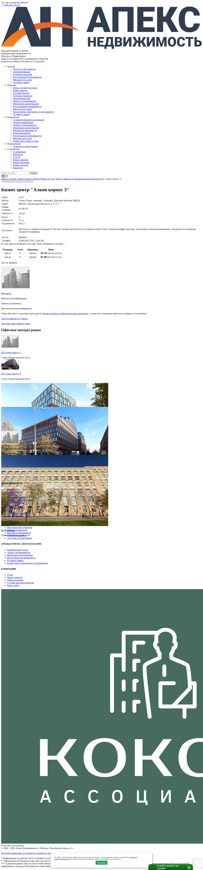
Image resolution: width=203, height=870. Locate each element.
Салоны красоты (15, 502)
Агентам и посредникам (25, 146)
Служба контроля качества (20, 582)
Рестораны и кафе (16, 497)
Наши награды (20, 165)
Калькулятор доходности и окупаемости (33, 112)
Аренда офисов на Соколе (14, 318)
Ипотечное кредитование (26, 104)
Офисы (10, 489)
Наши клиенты (20, 160)
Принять (101, 862)
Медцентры (13, 505)
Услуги (16, 157)
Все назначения (15, 516)
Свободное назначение (18, 513)
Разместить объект (16, 535)
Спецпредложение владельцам (28, 120)
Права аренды (20, 90)
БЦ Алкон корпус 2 (11, 352)
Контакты (18, 154)
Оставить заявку (21, 114)
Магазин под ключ (22, 80)
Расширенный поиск (17, 550)
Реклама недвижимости (25, 130)
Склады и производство (19, 500)
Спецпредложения (22, 74)
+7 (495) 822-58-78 (10, 5)
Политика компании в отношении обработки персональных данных (36, 853)
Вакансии (18, 168)
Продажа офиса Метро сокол (15, 323)
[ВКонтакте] (3, 176)
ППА (9, 510)
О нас (10, 574)
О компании (19, 152)
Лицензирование (21, 72)
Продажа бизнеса (16, 508)
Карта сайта (13, 585)
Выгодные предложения (19, 527)
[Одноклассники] (6, 176)
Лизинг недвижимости (24, 101)
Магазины (12, 494)
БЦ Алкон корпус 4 (11, 374)
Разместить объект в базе (25, 141)
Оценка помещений (23, 122)
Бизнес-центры (14, 492)
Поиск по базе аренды (24, 69)
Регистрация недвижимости (27, 77)
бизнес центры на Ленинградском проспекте (65, 313)
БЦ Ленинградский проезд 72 (16, 448)
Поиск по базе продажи (25, 88)
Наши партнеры (21, 162)
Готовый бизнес (21, 93)
